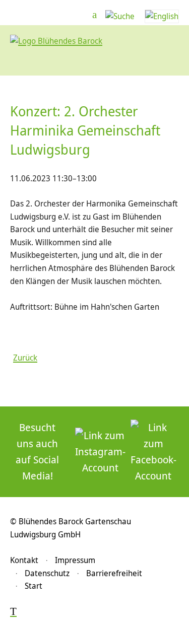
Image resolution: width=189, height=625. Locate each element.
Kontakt (24, 560)
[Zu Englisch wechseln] (162, 16)
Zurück (25, 357)
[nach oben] (13, 611)
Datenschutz (47, 573)
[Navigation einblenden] (94, 15)
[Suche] (120, 16)
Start (33, 585)
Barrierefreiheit (114, 573)
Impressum (75, 560)
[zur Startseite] (56, 40)
